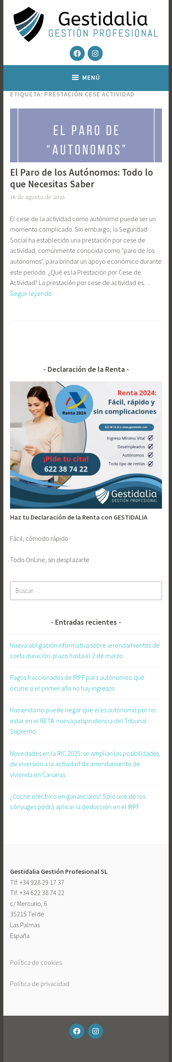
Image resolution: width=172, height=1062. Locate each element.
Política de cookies (36, 962)
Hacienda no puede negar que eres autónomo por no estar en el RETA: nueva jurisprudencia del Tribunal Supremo (83, 720)
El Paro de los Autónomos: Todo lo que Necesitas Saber (81, 178)
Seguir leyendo (31, 293)
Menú (91, 77)
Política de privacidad (39, 983)
